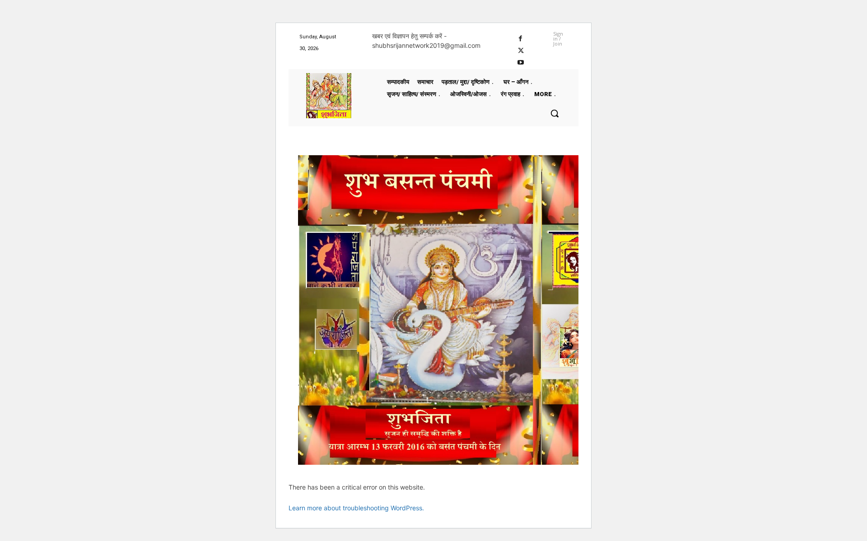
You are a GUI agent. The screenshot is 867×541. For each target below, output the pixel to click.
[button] (554, 113)
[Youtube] (521, 61)
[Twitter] (521, 49)
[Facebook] (521, 37)
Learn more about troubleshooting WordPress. (356, 508)
